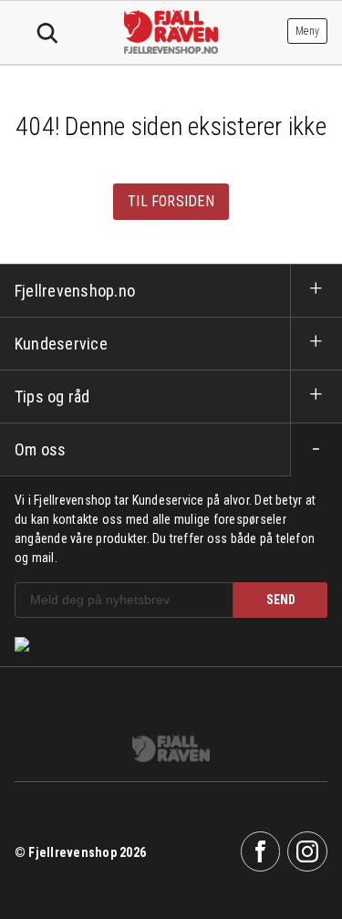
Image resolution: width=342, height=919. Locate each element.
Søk (47, 34)
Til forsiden (171, 201)
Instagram (307, 851)
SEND (280, 599)
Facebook (261, 851)
